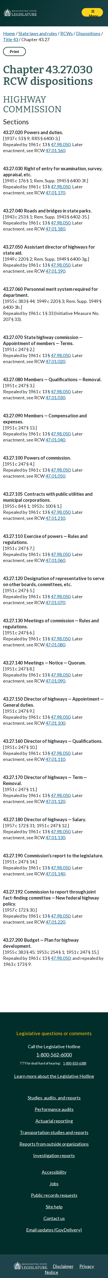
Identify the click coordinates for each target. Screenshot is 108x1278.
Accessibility (54, 1172)
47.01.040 (55, 439)
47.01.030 (55, 397)
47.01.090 (55, 681)
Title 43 (10, 39)
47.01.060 (55, 560)
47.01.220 (55, 922)
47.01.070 (55, 602)
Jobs (54, 1183)
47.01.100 (55, 723)
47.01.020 (55, 361)
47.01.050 (55, 476)
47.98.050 (60, 144)
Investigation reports (54, 1155)
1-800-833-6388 (74, 1063)
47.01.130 (55, 837)
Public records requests (54, 1195)
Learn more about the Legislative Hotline (54, 1076)
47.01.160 (55, 150)
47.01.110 (55, 759)
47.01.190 (55, 271)
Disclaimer (63, 1266)
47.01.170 (55, 192)
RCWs (66, 33)
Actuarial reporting (54, 1121)
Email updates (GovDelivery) (54, 1230)
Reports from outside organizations (54, 1144)
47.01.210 (55, 518)
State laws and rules (37, 33)
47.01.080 (55, 644)
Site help (54, 1206)
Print (14, 51)
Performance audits (54, 1109)
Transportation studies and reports (54, 1132)
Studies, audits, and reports (54, 1097)
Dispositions (88, 33)
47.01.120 (55, 801)
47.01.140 (55, 873)
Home (9, 33)
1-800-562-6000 (54, 1055)
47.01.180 (55, 229)
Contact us (54, 1218)
